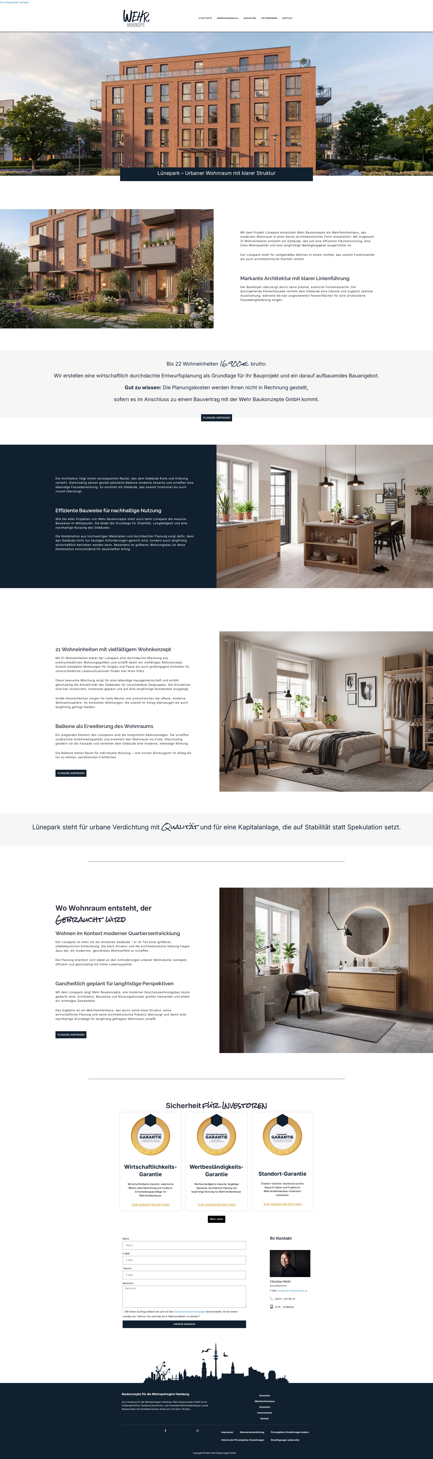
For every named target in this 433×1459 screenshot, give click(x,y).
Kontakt (287, 18)
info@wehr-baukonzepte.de (292, 1290)
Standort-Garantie (282, 1173)
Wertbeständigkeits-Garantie (216, 1171)
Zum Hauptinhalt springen (14, 2)
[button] (216, 1219)
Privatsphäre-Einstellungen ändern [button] (290, 1432)
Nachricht (128, 1283)
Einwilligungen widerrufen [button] (285, 1440)
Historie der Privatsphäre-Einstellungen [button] (242, 1440)
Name (126, 1238)
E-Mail (126, 1253)
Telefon (127, 1268)
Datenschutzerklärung (252, 1432)
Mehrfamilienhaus (227, 18)
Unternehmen (269, 18)
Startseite (205, 18)
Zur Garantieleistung (151, 1205)
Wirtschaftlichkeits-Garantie (150, 1171)
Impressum (227, 1432)
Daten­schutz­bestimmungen (189, 1311)
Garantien (249, 18)
